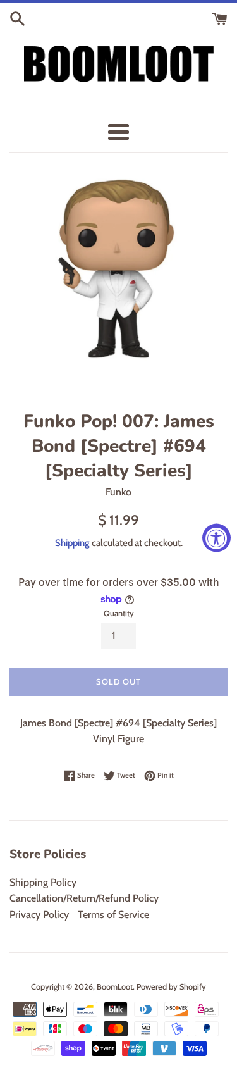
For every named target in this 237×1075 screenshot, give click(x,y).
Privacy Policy (39, 915)
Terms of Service (113, 915)
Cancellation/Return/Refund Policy (84, 898)
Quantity (119, 613)
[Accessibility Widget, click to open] (216, 537)
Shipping (72, 543)
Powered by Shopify (171, 986)
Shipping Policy (42, 882)
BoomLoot (115, 986)
